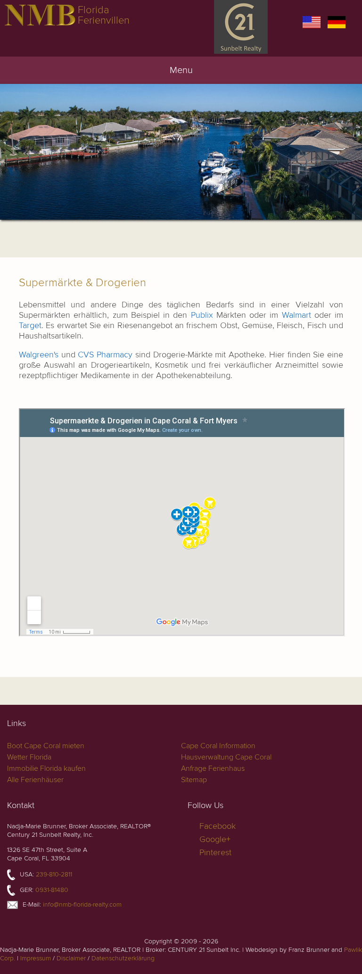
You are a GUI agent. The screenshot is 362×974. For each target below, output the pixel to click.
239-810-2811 (54, 874)
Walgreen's (38, 355)
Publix (202, 315)
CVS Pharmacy (105, 355)
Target (30, 325)
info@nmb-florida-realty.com (82, 904)
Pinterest (215, 853)
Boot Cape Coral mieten (45, 746)
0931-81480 (51, 890)
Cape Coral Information (218, 746)
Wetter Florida (29, 757)
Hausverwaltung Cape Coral (226, 757)
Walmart (296, 315)
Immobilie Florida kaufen (46, 768)
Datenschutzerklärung (123, 958)
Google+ (214, 839)
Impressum (35, 958)
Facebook (217, 826)
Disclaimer (71, 958)
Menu (181, 70)
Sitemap (194, 780)
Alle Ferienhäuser (35, 780)
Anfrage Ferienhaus (213, 768)
